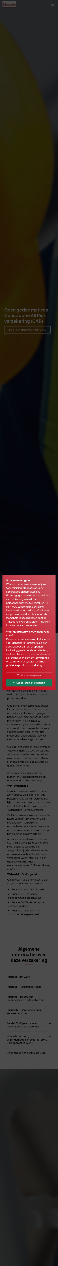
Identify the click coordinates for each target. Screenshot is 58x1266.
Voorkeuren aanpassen (29, 675)
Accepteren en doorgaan (30, 682)
